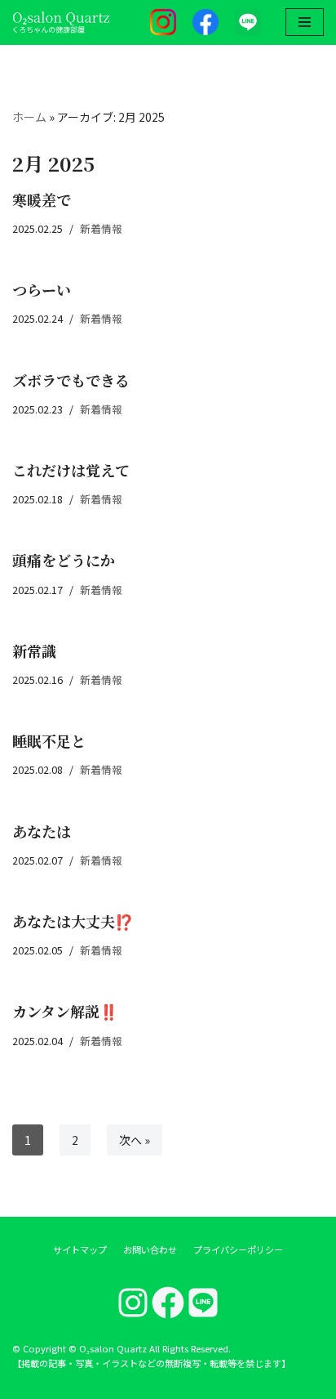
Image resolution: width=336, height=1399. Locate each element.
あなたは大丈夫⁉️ (72, 921)
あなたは (41, 831)
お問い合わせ (150, 1249)
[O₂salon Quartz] (61, 22)
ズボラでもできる (71, 380)
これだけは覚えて (71, 469)
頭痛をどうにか (63, 559)
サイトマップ (80, 1249)
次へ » (134, 1140)
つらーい (41, 289)
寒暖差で (41, 199)
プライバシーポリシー (238, 1249)
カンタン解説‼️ (64, 1010)
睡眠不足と (49, 740)
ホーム (29, 117)
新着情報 (101, 228)
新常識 (34, 650)
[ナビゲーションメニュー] (304, 22)
